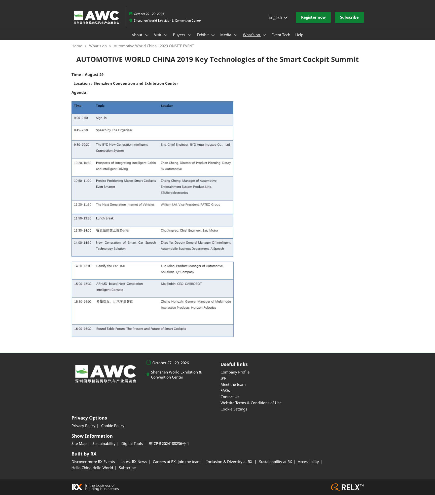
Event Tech (281, 34)
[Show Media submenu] (235, 35)
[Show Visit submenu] (166, 35)
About (137, 34)
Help (299, 34)
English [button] (276, 17)
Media (226, 34)
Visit (158, 34)
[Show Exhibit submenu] (213, 35)
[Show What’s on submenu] (264, 35)
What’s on (252, 34)
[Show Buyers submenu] (189, 35)
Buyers (179, 34)
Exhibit (203, 34)
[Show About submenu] (146, 35)
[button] (313, 17)
